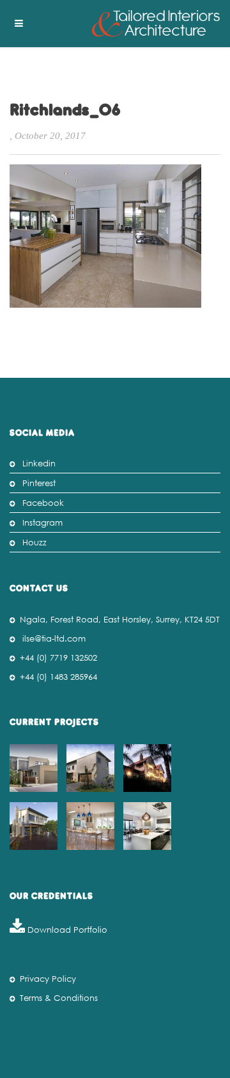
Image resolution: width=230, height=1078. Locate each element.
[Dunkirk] (92, 768)
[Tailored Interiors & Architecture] (156, 23)
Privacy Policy (48, 979)
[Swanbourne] (35, 768)
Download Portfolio (66, 929)
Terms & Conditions (59, 998)
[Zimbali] (148, 768)
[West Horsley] (92, 826)
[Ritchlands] (35, 826)
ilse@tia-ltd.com (54, 638)
